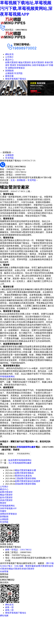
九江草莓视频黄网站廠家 (19, 463)
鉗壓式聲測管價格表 (24, 473)
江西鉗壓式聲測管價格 (25, 478)
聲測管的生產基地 (23, 476)
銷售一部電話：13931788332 (18, 550)
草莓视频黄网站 (24, 65)
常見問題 (18, 73)
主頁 (12, 180)
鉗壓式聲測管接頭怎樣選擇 (27, 481)
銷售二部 (9, 610)
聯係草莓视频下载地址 (15, 79)
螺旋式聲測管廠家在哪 (25, 470)
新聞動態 (9, 71)
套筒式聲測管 (37, 62)
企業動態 (9, 73)
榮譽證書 (9, 76)
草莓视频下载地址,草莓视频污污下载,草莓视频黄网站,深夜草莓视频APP (26, 8)
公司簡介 (9, 57)
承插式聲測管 (6, 500)
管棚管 (3, 511)
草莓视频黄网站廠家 (26, 447)
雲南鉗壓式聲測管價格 (25, 484)
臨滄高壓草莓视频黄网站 (19, 460)
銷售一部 (9, 607)
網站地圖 (4, 615)
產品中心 (9, 60)
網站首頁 (9, 54)
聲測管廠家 (30, 566)
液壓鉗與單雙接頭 (16, 68)
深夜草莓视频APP (40, 65)
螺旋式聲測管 (24, 62)
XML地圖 (18, 566)
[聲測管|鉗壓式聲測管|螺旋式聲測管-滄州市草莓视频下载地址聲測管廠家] (13, 24)
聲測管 (13, 65)
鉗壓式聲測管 (11, 62)
